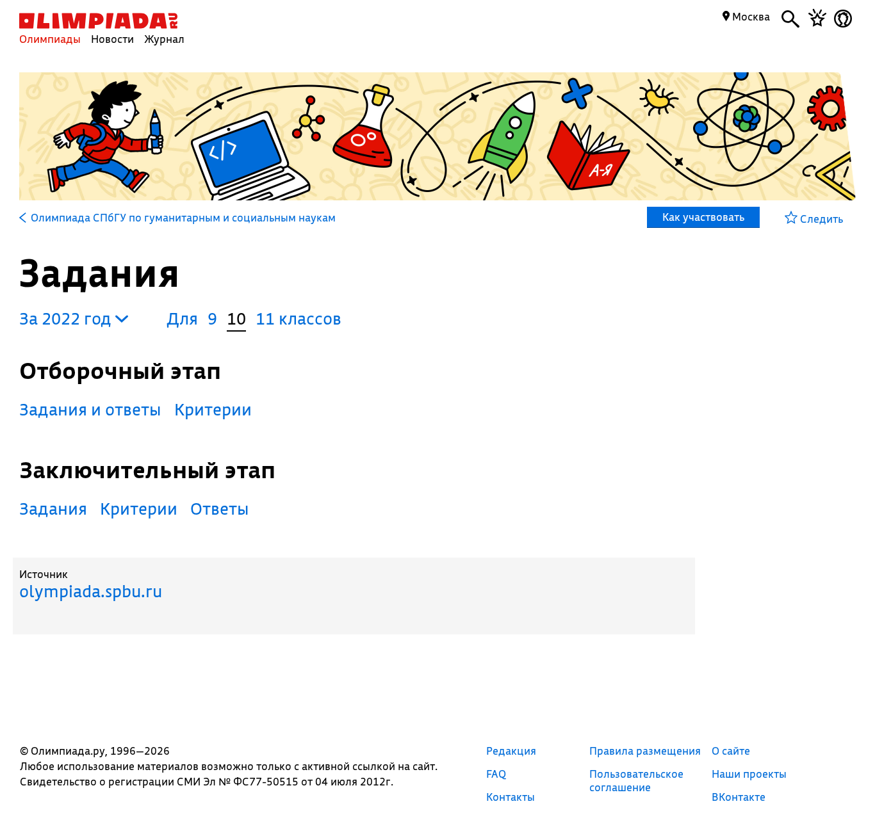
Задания (53, 508)
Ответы (219, 508)
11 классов (298, 318)
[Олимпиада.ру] (98, 21)
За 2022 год (67, 318)
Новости (112, 38)
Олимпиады (50, 38)
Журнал (164, 38)
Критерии (213, 409)
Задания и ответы (90, 409)
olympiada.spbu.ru (90, 591)
